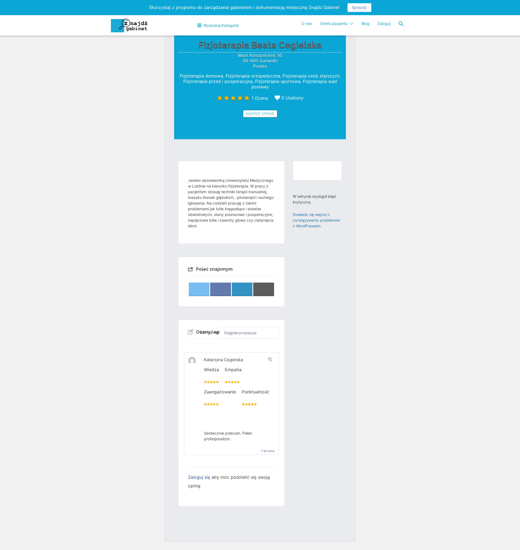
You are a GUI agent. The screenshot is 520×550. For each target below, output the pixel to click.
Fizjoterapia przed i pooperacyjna (218, 81)
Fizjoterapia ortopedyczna (253, 76)
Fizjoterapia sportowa (277, 81)
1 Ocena (260, 98)
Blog (365, 23)
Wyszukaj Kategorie (221, 25)
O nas (307, 23)
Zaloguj (384, 23)
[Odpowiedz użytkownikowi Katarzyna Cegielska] (270, 359)
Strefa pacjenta (333, 23)
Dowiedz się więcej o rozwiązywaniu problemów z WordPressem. (316, 220)
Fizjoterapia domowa (201, 76)
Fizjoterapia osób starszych (310, 76)
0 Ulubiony (292, 98)
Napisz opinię (260, 114)
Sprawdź (359, 7)
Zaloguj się (199, 477)
